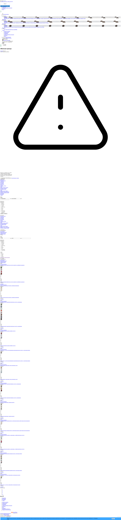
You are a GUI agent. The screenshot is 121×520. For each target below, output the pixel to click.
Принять (113, 518)
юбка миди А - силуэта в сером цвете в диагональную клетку (10, 484)
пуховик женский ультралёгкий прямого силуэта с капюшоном (10, 397)
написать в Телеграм (6, 40)
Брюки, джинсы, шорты (42, 18)
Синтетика (3, 211)
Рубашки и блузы (33, 18)
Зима (2, 254)
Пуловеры (22, 18)
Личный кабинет (6, 14)
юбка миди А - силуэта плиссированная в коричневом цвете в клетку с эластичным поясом (15, 350)
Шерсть (3, 203)
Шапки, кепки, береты (64, 18)
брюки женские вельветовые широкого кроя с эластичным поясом (11, 453)
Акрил (3, 244)
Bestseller (5, 16)
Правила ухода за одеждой (6, 509)
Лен (2, 209)
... (2, 493)
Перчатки (44, 22)
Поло (23, 22)
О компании (4, 503)
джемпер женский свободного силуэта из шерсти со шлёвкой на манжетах (12, 265)
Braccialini (3, 27)
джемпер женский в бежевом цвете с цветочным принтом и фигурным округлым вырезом (15, 420)
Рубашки (47, 22)
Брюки (26, 22)
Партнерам (6, 33)
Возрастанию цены (3, 232)
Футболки (20, 22)
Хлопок (3, 243)
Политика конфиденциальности (5, 513)
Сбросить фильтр (7, 257)
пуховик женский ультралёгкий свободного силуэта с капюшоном (11, 326)
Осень (2, 256)
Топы (59, 18)
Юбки (37, 18)
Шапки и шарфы (36, 22)
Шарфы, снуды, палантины (72, 18)
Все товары (6, 18)
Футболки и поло (55, 18)
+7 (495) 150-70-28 (10, 1)
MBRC (16, 29)
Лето (2, 255)
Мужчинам (4, 23)
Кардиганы (26, 18)
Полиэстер (3, 245)
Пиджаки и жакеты (49, 18)
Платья (29, 18)
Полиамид (3, 210)
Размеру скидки (2, 262)
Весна (2, 253)
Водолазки (19, 18)
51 (2, 494)
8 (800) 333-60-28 (4, 1)
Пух (2, 246)
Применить (2, 257)
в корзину (2, 299)
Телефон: (1, 176)
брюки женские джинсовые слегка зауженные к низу (9, 365)
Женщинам (4, 19)
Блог (3, 9)
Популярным (2, 231)
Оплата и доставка (7, 31)
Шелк (2, 208)
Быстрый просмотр (3, 264)
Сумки (3, 30)
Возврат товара (6, 32)
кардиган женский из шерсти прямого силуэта (7, 345)
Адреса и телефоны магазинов (7, 7)
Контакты (3, 8)
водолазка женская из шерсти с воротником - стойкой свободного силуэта (12, 435)
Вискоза (3, 204)
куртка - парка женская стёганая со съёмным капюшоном (9, 285)
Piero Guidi (13, 29)
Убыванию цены (3, 233)
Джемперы (15, 18)
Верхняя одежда (10, 18)
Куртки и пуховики (30, 22)
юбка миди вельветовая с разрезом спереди (7, 402)
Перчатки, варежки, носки (81, 18)
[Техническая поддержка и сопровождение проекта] (14, 513)
